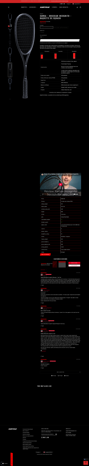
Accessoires (32, 7)
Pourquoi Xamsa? (26, 432)
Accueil (41, 13)
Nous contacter (63, 7)
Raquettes (24, 7)
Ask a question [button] (74, 265)
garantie (24, 437)
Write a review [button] (74, 262)
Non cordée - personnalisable (60, 27)
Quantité (42, 30)
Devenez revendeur (26, 434)
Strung (42, 25)
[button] (43, 21)
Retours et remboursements (28, 435)
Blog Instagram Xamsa (27, 444)
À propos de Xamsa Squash (28, 429)
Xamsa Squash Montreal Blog (28, 446)
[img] (44, 272)
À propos (54, 7)
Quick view (17, 414)
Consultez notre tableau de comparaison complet (60, 92)
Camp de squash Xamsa (27, 442)
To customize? (43, 35)
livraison (24, 439)
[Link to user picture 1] (43, 352)
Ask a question (60, 372)
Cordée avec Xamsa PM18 (46, 27)
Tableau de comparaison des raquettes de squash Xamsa (31, 448)
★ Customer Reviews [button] (11, 459)
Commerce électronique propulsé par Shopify (44, 454)
